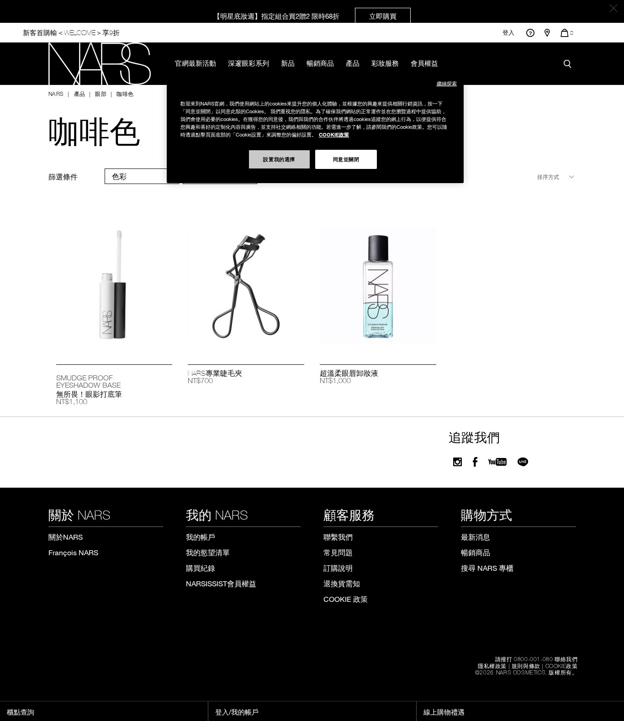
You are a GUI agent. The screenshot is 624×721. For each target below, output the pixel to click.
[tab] (142, 176)
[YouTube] (497, 462)
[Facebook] (475, 462)
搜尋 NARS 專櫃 (487, 567)
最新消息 (475, 536)
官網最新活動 (195, 63)
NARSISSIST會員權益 (221, 583)
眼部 (100, 93)
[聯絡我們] (530, 32)
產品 (353, 63)
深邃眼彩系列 (248, 63)
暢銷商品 (320, 63)
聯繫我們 (338, 536)
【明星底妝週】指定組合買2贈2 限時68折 (305, 16)
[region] (315, 127)
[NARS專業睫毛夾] (246, 286)
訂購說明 (338, 567)
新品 (288, 63)
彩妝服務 (385, 63)
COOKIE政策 (561, 665)
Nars (56, 93)
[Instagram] (457, 462)
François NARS (73, 552)
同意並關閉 (346, 159)
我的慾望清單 (208, 552)
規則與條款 (526, 665)
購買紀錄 (200, 567)
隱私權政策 (492, 665)
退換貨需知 (341, 583)
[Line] (523, 462)
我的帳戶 (200, 536)
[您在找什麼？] (569, 63)
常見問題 (338, 552)
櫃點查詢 (20, 712)
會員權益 (424, 63)
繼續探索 (447, 83)
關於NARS (65, 536)
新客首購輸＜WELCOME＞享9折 (71, 33)
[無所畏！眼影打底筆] (114, 286)
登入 (508, 32)
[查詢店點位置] (547, 33)
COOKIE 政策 (345, 599)
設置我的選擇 (279, 159)
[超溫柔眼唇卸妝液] (378, 286)
